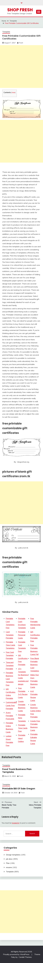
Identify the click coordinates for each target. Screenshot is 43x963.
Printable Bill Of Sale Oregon (18, 788)
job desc (9, 859)
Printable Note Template (22, 718)
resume (9, 867)
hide (13, 92)
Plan (8, 863)
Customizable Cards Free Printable (11, 705)
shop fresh (20, 10)
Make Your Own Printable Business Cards (34, 681)
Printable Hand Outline (21, 738)
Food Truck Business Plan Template (17, 771)
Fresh (21, 43)
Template (6, 32)
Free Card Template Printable (10, 655)
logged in (15, 823)
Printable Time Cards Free (22, 728)
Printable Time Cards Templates (10, 645)
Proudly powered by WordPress (16, 954)
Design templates (13, 855)
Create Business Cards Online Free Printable (35, 710)
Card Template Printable (10, 635)
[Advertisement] (21, 66)
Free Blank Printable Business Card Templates (34, 664)
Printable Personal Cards (21, 635)
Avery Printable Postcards (10, 715)
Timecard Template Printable (10, 665)
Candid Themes (25, 957)
